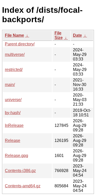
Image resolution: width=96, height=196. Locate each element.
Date (77, 35)
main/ (10, 84)
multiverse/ (15, 54)
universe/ (13, 99)
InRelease (14, 125)
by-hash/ (12, 113)
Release (12, 140)
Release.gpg (16, 155)
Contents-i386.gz (20, 170)
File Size (59, 35)
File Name (14, 35)
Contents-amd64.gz (22, 186)
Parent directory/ (20, 44)
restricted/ (14, 69)
